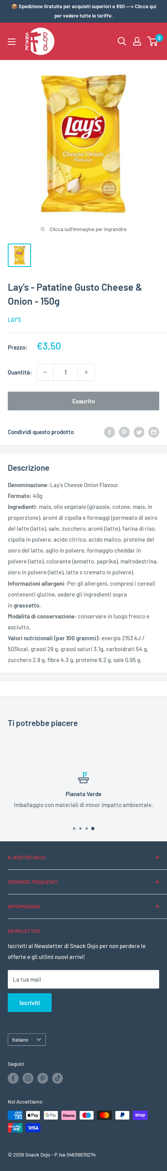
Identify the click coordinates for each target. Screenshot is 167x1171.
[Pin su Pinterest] (124, 432)
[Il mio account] (137, 41)
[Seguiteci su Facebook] (13, 1078)
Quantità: (20, 372)
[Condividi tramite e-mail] (153, 432)
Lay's (14, 319)
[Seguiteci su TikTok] (57, 1078)
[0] (153, 41)
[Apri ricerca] (122, 41)
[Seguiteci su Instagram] (28, 1078)
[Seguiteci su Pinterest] (42, 1078)
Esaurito (83, 400)
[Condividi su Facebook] (109, 432)
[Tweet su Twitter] (139, 432)
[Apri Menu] (12, 42)
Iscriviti (29, 1002)
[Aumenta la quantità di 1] (86, 372)
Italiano (20, 1040)
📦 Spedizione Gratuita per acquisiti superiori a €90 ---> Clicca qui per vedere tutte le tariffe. (83, 11)
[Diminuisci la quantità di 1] (45, 372)
